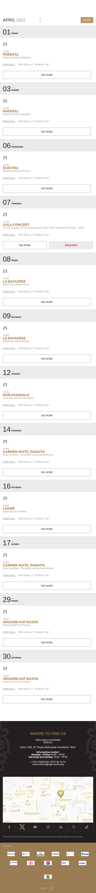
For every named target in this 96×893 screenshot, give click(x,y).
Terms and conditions (12, 837)
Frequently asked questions (46, 837)
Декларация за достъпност (71, 837)
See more (47, 75)
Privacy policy (28, 837)
